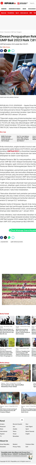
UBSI (30, 13)
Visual (14, 433)
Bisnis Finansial (30, 431)
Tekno (14, 431)
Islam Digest (29, 426)
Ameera (2, 424)
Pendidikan (11, 13)
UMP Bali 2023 (13, 151)
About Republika (4, 444)
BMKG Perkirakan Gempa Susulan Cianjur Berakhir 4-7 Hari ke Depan (7, 138)
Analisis (15, 429)
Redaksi (15, 444)
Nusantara (7, 32)
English (28, 433)
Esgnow (2, 433)
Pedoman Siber (30, 444)
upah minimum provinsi (17, 241)
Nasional (3, 13)
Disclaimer (3, 446)
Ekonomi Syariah (14, 9)
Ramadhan (16, 436)
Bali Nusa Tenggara (16, 32)
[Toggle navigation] (2, 3)
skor (24, 9)
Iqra (14, 426)
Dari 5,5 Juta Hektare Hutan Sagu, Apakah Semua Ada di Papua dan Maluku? (23, 138)
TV (1, 436)
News (1, 429)
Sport (17, 13)
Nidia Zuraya (6, 47)
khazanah (31, 9)
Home (1, 32)
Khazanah (3, 426)
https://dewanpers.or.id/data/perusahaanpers (14, 456)
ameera (3, 9)
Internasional (24, 13)
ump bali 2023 (4, 241)
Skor (27, 424)
